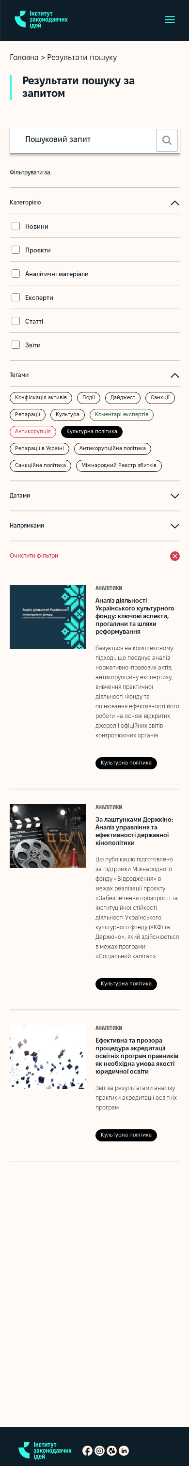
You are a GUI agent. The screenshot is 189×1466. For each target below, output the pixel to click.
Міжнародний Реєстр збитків (119, 465)
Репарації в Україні (39, 448)
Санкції (160, 397)
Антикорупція (33, 431)
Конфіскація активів (41, 397)
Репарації (27, 414)
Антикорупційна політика (112, 448)
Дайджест (122, 397)
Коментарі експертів (121, 414)
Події (88, 397)
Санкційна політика (40, 465)
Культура (67, 414)
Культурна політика (91, 431)
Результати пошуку (82, 58)
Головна (24, 58)
